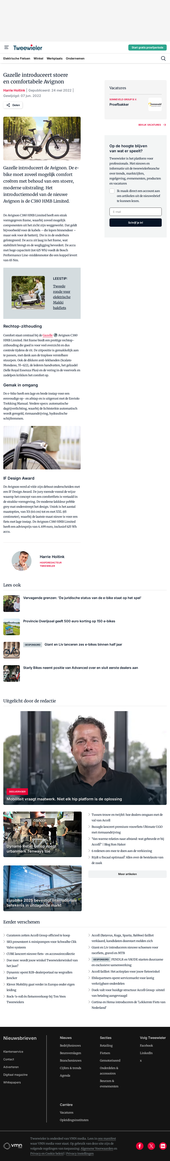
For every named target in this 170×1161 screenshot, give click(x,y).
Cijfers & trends (70, 1068)
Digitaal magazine (15, 1074)
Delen (16, 105)
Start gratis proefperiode (147, 47)
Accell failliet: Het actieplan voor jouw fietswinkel (126, 971)
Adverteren (11, 1067)
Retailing (106, 1045)
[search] (163, 58)
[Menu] (6, 47)
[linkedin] (163, 1146)
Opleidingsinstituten (74, 1120)
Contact (8, 1059)
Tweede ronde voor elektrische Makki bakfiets (61, 297)
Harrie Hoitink (14, 90)
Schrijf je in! (135, 222)
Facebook (146, 1045)
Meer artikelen (127, 874)
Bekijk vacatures (149, 124)
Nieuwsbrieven (19, 1038)
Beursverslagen (70, 1053)
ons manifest (107, 1138)
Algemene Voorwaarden (97, 1148)
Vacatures (66, 1112)
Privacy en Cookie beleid (47, 1153)
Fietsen (105, 1053)
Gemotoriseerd (110, 1060)
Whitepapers (12, 1082)
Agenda (65, 1075)
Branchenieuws (70, 1060)
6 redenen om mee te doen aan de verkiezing (122, 851)
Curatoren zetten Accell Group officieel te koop (38, 935)
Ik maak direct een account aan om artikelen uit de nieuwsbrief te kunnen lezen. (138, 196)
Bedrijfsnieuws (70, 1045)
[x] (151, 1146)
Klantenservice (13, 1051)
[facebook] (139, 1146)
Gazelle (48, 335)
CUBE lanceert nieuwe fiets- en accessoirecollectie (41, 954)
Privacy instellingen (80, 1153)
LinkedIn (146, 1053)
